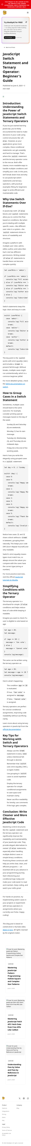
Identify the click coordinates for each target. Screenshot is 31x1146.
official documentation (12, 729)
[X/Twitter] (20, 1098)
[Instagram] (28, 1098)
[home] (5, 13)
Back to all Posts (10, 47)
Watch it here (8, 930)
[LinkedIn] (24, 1098)
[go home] (3, 1098)
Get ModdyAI (8, 37)
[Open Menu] (28, 12)
